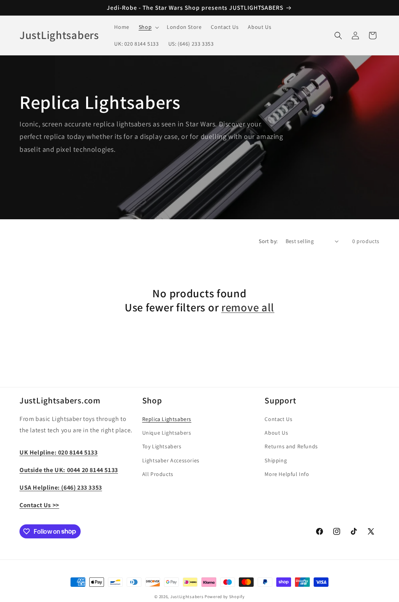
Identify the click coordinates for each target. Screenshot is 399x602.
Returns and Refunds (291, 446)
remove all (247, 307)
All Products (157, 474)
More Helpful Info (287, 474)
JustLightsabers (187, 596)
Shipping (276, 460)
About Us (276, 432)
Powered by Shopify (225, 596)
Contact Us (278, 419)
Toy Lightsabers (162, 446)
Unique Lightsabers (166, 432)
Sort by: (268, 241)
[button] (148, 27)
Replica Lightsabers (166, 419)
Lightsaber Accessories (171, 460)
